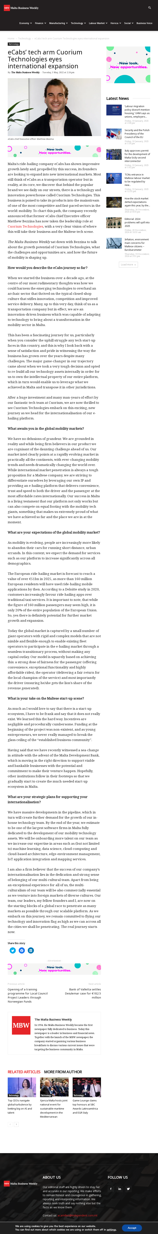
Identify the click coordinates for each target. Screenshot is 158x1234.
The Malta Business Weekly (25, 72)
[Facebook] (111, 1189)
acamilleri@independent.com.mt (77, 1215)
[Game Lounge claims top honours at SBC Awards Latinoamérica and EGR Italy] (87, 1087)
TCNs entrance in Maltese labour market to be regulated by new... (137, 180)
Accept (132, 1228)
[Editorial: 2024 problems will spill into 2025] (114, 222)
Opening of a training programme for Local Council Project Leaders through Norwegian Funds (28, 995)
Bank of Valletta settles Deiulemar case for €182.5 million (83, 993)
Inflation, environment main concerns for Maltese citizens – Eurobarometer (137, 245)
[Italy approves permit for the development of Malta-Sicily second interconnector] (114, 154)
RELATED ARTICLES (24, 1071)
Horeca (114, 23)
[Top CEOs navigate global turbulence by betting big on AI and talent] (22, 1087)
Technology (77, 23)
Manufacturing (57, 23)
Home (11, 38)
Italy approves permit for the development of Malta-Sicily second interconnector (137, 156)
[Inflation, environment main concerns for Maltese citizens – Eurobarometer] (114, 243)
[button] (149, 8)
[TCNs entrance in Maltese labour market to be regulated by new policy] (114, 178)
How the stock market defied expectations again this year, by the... (137, 202)
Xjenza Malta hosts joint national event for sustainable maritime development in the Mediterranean (53, 1108)
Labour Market (97, 23)
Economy (24, 23)
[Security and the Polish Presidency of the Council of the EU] (114, 134)
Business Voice (144, 23)
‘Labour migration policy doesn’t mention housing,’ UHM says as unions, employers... (137, 111)
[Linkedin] (120, 1189)
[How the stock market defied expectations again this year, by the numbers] (114, 202)
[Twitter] (128, 1189)
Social (127, 23)
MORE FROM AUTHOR (63, 1071)
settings (111, 1229)
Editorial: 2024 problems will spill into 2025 (137, 222)
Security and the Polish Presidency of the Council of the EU (137, 134)
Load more (127, 264)
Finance (39, 23)
